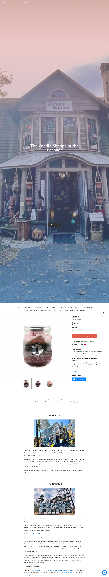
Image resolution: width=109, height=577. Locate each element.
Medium (27, 307)
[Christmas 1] (37, 383)
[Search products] (104, 313)
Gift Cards (57, 311)
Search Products (35, 402)
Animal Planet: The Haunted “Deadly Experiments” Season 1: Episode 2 (53, 570)
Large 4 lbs (37, 307)
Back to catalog (76, 319)
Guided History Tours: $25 (32, 534)
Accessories (45, 311)
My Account (48, 402)
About (12, 3)
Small (18, 307)
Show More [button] (75, 371)
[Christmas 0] (26, 383)
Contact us (28, 3)
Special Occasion (87, 307)
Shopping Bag (74, 402)
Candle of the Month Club (68, 307)
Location (19, 3)
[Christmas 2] (49, 383)
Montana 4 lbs (50, 307)
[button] (79, 379)
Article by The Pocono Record (33, 575)
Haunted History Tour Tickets (75, 311)
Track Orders (61, 402)
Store (5, 3)
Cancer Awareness (30, 311)
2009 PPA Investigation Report (66, 572)
